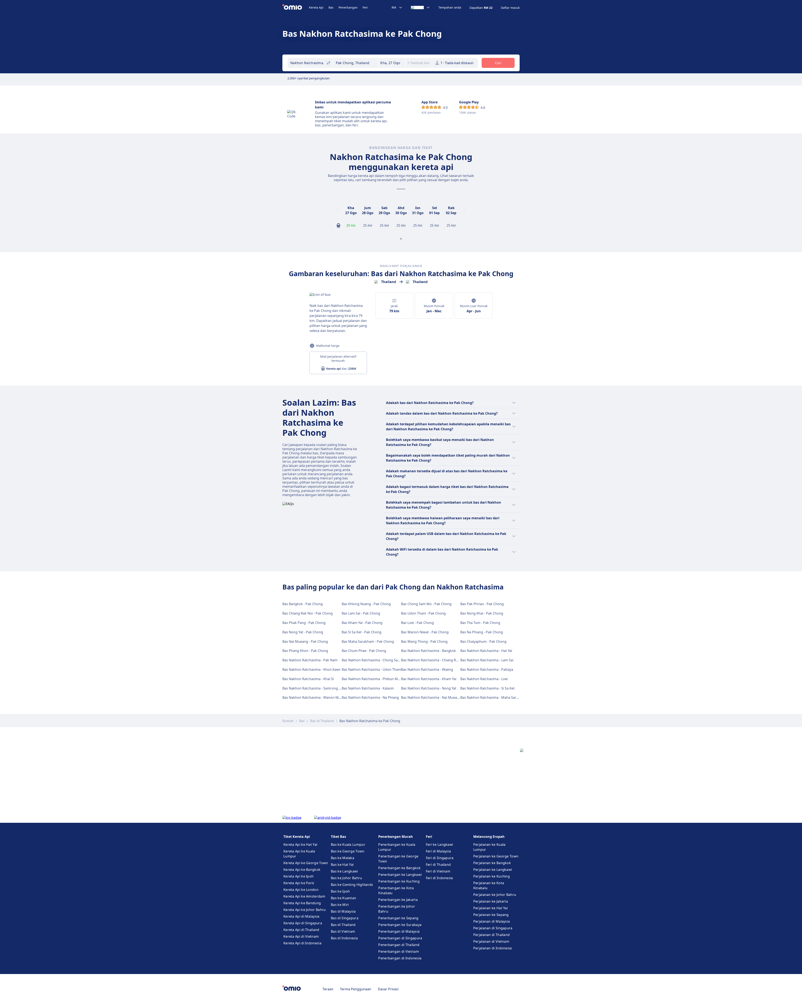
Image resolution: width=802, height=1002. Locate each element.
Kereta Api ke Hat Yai (300, 844)
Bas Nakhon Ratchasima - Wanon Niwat (313, 697)
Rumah (288, 721)
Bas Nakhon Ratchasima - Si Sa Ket (487, 688)
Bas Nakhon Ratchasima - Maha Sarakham (493, 697)
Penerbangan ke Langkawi (400, 874)
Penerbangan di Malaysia (399, 931)
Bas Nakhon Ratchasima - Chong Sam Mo (374, 660)
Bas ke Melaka (342, 858)
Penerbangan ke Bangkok (399, 868)
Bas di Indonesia (344, 938)
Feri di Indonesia (439, 878)
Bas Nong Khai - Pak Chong (481, 613)
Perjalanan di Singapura (493, 928)
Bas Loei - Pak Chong (417, 622)
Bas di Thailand (322, 721)
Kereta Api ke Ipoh (298, 876)
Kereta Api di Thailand (301, 929)
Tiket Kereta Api (296, 836)
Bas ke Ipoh (340, 891)
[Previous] (337, 210)
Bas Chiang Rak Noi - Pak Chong (307, 613)
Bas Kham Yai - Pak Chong (362, 622)
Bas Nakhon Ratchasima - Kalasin (368, 688)
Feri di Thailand (438, 864)
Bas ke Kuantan (343, 898)
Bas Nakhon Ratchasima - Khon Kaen (311, 669)
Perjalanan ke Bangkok (492, 863)
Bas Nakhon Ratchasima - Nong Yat (428, 688)
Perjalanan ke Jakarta (490, 901)
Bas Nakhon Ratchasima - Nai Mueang (431, 697)
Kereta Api (316, 7)
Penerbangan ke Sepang (398, 918)
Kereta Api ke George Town (305, 863)
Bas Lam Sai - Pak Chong (361, 613)
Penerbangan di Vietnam (398, 951)
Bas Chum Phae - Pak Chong (364, 650)
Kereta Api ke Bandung (302, 903)
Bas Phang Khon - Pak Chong (305, 650)
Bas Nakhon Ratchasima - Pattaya (486, 669)
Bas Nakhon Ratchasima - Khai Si (308, 679)
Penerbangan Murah (395, 836)
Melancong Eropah (489, 836)
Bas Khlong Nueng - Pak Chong (366, 604)
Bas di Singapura (344, 918)
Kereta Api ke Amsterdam (304, 896)
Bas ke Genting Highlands (352, 884)
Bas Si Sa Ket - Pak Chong (361, 632)
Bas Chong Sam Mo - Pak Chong (426, 604)
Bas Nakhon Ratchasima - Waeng (427, 669)
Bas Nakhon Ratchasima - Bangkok (428, 650)
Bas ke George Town (347, 851)
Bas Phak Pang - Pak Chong (304, 622)
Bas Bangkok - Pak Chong (302, 604)
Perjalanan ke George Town (496, 856)
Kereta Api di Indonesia (302, 943)
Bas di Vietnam (343, 931)
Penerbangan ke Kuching (399, 881)
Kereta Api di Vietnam (301, 936)
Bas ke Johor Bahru (346, 878)
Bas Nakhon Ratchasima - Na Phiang (370, 697)
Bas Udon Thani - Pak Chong (423, 613)
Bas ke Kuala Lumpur (348, 844)
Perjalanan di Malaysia (491, 921)
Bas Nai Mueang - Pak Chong (305, 641)
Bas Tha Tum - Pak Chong (480, 622)
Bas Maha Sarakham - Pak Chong (368, 641)
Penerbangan (348, 7)
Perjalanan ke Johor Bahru (494, 894)
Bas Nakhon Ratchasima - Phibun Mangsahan (378, 679)
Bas (331, 7)
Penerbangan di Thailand (398, 944)
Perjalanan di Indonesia (492, 948)
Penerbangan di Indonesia (399, 958)
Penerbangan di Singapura (400, 938)
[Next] (464, 210)
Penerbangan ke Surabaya (399, 924)
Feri (365, 7)
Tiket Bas (338, 836)
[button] (391, 63)
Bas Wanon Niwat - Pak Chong (425, 632)
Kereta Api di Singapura (302, 923)
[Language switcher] (420, 7)
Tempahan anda (449, 7)
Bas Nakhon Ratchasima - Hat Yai (486, 650)
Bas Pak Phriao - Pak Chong (482, 604)
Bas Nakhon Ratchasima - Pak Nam (310, 660)
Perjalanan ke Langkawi (492, 869)
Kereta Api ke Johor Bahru (304, 909)
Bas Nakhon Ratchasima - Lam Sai (486, 660)
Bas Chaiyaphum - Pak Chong (483, 641)
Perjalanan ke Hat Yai (490, 908)
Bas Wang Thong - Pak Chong (424, 641)
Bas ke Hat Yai (342, 864)
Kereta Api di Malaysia (301, 916)
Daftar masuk (510, 7)
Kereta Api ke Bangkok (301, 869)
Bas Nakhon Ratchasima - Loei (484, 679)
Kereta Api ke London (301, 889)
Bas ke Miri (340, 904)
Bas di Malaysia (343, 911)
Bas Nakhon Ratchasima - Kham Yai (428, 679)
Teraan (327, 989)
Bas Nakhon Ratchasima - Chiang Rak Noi (433, 660)
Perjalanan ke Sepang (491, 914)
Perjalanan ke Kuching (491, 876)
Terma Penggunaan (355, 989)
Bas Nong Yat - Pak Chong (302, 632)
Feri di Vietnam (438, 871)
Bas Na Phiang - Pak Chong (481, 632)
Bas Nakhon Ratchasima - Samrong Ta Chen (316, 688)
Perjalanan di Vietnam (491, 941)
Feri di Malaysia (438, 851)
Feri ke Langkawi (439, 844)
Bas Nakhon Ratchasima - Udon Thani (371, 669)
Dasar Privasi (388, 989)
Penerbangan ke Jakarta (398, 899)
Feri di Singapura (440, 858)
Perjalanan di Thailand (491, 934)
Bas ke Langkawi (344, 871)
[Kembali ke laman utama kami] (295, 7)
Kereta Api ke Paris (298, 883)
